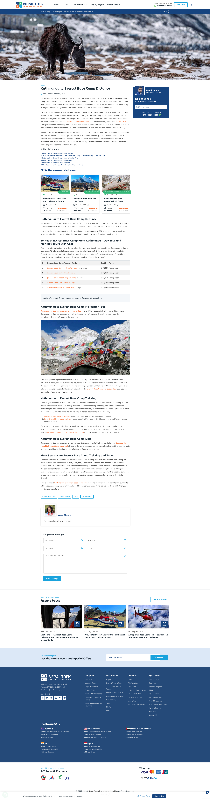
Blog (48, 11)
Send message (52, 579)
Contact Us (153, 715)
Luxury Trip (132, 701)
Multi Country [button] (113, 5)
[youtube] (64, 698)
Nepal (76, 497)
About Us (88, 679)
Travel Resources (155, 701)
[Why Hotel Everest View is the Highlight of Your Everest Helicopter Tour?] (105, 616)
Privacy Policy (90, 690)
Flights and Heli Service (136, 704)
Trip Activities (133, 683)
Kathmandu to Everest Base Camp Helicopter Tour (60, 158)
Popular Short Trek (135, 697)
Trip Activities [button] (78, 5)
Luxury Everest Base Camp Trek (60, 287)
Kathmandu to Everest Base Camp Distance (57, 153)
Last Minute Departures (158, 704)
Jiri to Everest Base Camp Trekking (61, 278)
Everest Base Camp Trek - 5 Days (61, 283)
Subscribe (159, 657)
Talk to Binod (154, 694)
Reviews (152, 683)
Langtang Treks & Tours (115, 696)
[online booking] (154, 772)
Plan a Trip (181, 5)
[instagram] (51, 698)
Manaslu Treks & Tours (114, 693)
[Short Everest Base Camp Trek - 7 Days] (116, 183)
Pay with (144, 778)
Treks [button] (65, 5)
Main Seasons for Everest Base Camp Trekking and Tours (62, 165)
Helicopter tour (87, 497)
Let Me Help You (142, 107)
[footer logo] (56, 677)
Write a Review (155, 708)
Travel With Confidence (94, 694)
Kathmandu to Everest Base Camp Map (56, 163)
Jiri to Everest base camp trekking (57, 419)
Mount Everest (65, 497)
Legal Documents (91, 687)
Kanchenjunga (111, 700)
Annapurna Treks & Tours (113, 688)
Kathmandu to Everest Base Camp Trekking (57, 160)
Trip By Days (154, 679)
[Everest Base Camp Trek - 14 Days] (85, 183)
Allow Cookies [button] (159, 796)
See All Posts (158, 599)
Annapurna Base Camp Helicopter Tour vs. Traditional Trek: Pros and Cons (148, 636)
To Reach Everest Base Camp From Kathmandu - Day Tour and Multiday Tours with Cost (73, 156)
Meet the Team (90, 683)
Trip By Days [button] (96, 5)
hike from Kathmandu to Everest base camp (65, 432)
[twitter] (47, 698)
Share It (163, 12)
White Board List (155, 697)
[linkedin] (56, 698)
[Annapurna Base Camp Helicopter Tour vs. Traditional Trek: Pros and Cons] (148, 616)
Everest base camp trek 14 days (57, 416)
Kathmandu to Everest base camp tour (70, 483)
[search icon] (191, 5)
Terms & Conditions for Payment (93, 704)
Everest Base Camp (49, 497)
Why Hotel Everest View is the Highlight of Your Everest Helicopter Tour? (104, 636)
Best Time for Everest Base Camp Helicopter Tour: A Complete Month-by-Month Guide (59, 637)
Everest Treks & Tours (114, 683)
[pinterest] (60, 698)
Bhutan (109, 707)
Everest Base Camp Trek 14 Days (61, 273)
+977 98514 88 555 (164, 6)
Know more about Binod (144, 101)
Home (43, 11)
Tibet (108, 703)
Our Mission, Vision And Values (94, 698)
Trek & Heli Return (134, 694)
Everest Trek (121, 121)
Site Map (152, 711)
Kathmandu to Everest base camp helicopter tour (61, 311)
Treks (130, 679)
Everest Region (57, 11)
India (108, 710)
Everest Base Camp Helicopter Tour (78, 121)
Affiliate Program (155, 687)
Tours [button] (55, 5)
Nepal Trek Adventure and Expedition (103, 791)
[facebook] (43, 698)
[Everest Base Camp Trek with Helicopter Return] (55, 183)
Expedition (132, 687)
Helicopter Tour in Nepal (137, 690)
